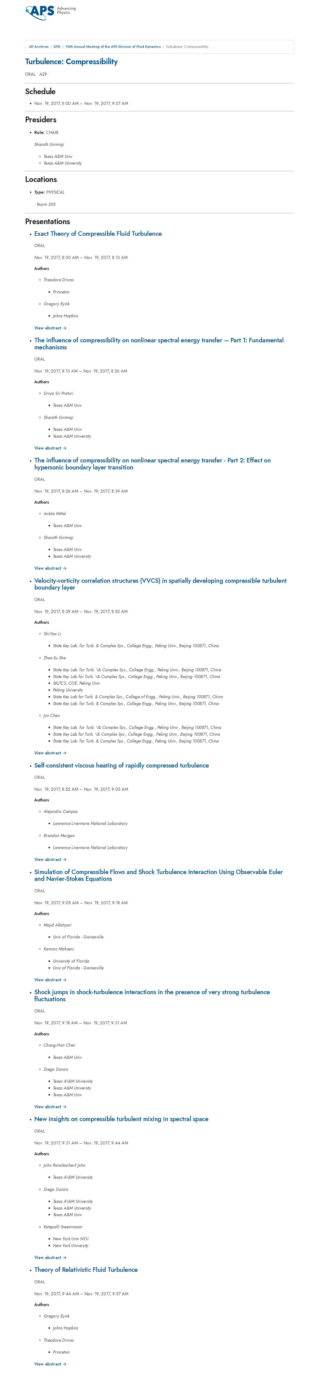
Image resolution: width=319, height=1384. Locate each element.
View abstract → (50, 328)
